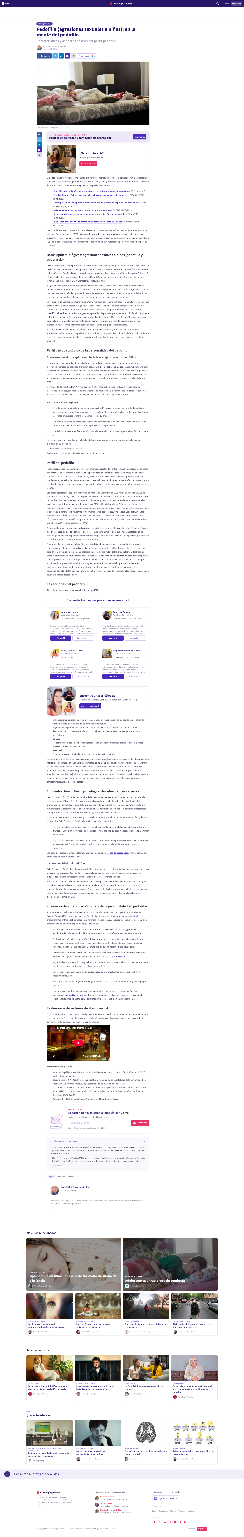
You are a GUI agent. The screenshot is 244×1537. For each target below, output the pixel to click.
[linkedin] (61, 56)
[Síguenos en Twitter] (160, 1522)
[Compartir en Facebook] (39, 134)
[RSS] (185, 1522)
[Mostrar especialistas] (7, 1474)
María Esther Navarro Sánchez (55, 46)
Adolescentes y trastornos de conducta (155, 1280)
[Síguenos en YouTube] (175, 1522)
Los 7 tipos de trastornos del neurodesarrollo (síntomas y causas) (46, 1326)
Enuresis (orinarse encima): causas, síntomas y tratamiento (93, 1326)
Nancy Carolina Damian (72, 650)
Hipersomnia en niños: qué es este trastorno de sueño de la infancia (72, 1278)
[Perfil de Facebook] (52, 1210)
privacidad (104, 1529)
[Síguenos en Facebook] (154, 1522)
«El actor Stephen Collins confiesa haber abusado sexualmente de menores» (90, 195)
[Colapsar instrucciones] (144, 1141)
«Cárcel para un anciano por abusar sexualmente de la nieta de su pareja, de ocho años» (95, 202)
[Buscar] (217, 3)
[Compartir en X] (39, 139)
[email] (67, 56)
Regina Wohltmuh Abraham (126, 650)
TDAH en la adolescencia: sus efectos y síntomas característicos (192, 1326)
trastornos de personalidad (124, 916)
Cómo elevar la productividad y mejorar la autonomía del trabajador (48, 1454)
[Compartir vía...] (39, 154)
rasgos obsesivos (117, 956)
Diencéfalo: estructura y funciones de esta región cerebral (146, 1453)
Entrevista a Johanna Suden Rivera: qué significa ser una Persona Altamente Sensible (192, 1389)
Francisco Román (121, 612)
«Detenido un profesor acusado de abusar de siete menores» (82, 210)
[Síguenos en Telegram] (180, 1522)
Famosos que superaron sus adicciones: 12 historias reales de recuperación (97, 1388)
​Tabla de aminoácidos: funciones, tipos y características (193, 1453)
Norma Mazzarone (69, 612)
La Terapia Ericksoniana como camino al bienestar (144, 1388)
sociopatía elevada (74, 995)
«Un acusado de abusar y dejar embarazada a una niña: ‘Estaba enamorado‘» (89, 214)
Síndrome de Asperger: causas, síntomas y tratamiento (145, 1326)
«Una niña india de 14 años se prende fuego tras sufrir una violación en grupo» (90, 191)
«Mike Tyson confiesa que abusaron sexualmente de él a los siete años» (87, 221)
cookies (113, 1529)
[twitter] (55, 56)
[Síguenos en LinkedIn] (165, 1522)
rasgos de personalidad (118, 853)
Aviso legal (95, 1529)
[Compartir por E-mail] (39, 149)
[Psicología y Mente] (121, 3)
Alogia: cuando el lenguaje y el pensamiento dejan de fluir (91, 1453)
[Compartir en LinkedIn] (39, 144)
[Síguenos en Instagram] (170, 1522)
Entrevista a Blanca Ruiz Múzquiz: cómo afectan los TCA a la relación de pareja (47, 1388)
